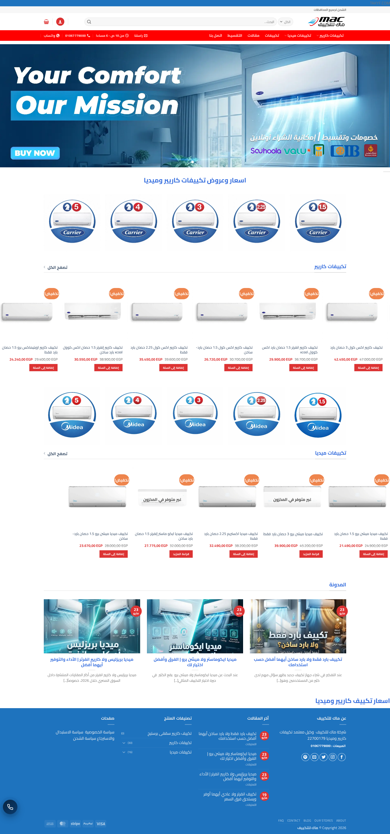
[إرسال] (89, 22)
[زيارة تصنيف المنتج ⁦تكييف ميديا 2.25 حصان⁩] (256, 416)
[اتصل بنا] (10, 807)
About (341, 820)
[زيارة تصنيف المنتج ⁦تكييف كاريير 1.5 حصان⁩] (318, 222)
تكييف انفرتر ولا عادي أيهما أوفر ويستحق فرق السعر (230, 796)
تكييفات (272, 35)
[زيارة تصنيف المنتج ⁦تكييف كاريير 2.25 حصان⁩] (256, 222)
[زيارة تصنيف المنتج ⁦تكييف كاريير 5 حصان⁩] (72, 222)
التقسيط (235, 35)
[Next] (10, 106)
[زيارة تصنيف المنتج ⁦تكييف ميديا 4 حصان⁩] (133, 416)
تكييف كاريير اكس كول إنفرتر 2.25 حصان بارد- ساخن (145, 350)
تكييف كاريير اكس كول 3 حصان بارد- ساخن (83, 350)
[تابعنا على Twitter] (323, 757)
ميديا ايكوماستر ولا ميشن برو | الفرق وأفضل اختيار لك (195, 662)
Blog (307, 820)
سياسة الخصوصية (99, 732)
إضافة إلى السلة (355, 367)
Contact (293, 820)
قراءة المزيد (311, 554)
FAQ (281, 820)
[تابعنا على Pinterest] (305, 757)
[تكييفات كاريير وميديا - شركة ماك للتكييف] (323, 21)
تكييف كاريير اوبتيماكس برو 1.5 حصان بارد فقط (212, 350)
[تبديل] (124, 743)
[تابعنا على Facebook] (342, 757)
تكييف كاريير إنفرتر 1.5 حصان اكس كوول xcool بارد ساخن (275, 350)
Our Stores (323, 820)
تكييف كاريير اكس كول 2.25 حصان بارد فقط (341, 350)
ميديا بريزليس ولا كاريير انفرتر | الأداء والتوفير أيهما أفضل (91, 662)
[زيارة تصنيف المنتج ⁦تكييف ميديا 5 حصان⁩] (72, 416)
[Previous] (376, 106)
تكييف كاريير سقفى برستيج (170, 733)
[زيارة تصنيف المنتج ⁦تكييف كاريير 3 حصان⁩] (195, 222)
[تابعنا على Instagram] (333, 757)
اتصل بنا (215, 35)
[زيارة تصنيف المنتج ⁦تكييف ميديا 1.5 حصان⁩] (318, 416)
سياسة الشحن (84, 738)
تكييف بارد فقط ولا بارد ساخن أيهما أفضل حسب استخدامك (298, 662)
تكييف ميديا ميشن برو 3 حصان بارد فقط (293, 534)
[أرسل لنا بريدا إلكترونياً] (314, 757)
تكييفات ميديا (299, 35)
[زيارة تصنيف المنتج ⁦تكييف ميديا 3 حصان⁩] (195, 416)
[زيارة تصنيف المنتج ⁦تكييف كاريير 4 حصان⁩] (133, 222)
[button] (60, 22)
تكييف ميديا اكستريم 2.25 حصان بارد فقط (231, 536)
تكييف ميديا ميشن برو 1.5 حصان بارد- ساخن (100, 536)
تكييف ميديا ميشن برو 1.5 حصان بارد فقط (361, 536)
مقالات (254, 35)
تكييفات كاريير (332, 35)
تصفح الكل (57, 267)
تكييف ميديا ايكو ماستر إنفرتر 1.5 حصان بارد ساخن (164, 536)
